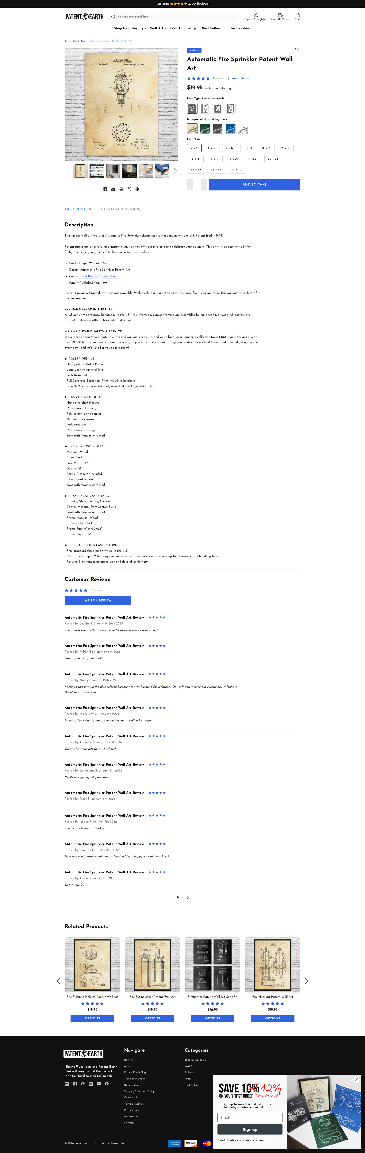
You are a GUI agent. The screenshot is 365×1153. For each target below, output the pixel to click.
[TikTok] (106, 1083)
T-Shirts (176, 28)
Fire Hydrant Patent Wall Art (272, 997)
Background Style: (209, 119)
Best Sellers (211, 28)
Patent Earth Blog (135, 1072)
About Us (129, 1066)
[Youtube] (98, 1083)
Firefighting (109, 276)
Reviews (128, 1060)
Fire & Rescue (88, 276)
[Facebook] (105, 189)
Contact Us (131, 1097)
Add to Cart (255, 184)
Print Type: (206, 98)
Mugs (191, 28)
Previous (68, 171)
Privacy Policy (132, 1110)
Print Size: (194, 139)
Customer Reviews (122, 209)
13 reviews (219, 78)
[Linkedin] (90, 1083)
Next (175, 171)
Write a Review (240, 78)
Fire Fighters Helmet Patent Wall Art (92, 997)
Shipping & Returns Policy (139, 1091)
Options (92, 1018)
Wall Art (156, 28)
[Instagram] (66, 1083)
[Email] (113, 189)
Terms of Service (134, 1104)
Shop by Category (129, 28)
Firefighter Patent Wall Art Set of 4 (212, 997)
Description (78, 209)
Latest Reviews (238, 28)
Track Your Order (134, 1078)
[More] (146, 28)
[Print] (121, 189)
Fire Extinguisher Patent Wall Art (152, 997)
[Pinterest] (137, 189)
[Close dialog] (356, 1079)
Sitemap (129, 1122)
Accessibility (131, 1116)
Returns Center (133, 1085)
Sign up (250, 1129)
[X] (129, 189)
